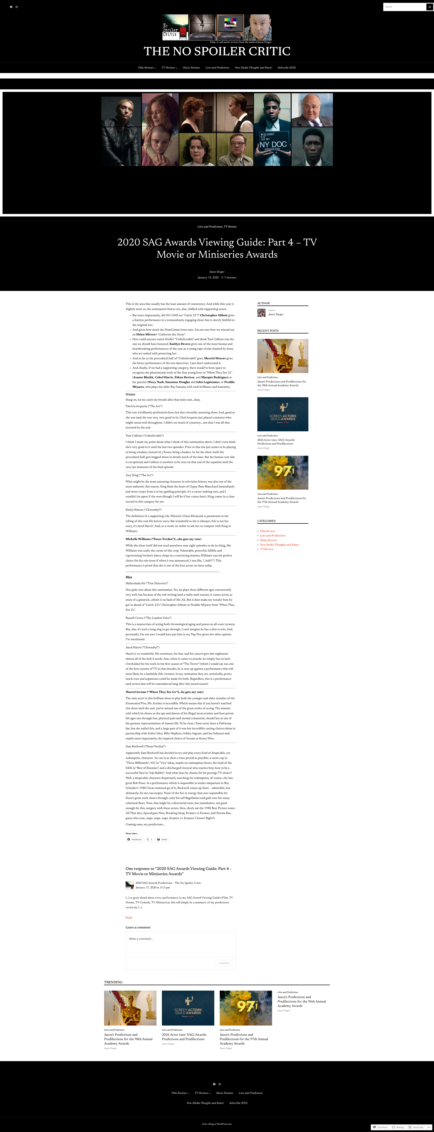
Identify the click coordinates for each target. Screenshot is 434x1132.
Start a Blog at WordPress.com (217, 1124)
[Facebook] (11, 7)
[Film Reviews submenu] (155, 68)
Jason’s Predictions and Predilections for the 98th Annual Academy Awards (281, 383)
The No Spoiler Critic (217, 52)
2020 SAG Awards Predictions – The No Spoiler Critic (168, 883)
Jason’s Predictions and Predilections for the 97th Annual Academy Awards (281, 500)
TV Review (230, 226)
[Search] (429, 7)
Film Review (267, 531)
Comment (224, 963)
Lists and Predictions (210, 226)
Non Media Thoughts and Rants (279, 545)
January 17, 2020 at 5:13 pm (152, 887)
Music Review (268, 540)
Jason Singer (217, 272)
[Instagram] (16, 7)
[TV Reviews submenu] (176, 68)
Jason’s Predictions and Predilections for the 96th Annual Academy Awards (302, 1002)
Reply (129, 917)
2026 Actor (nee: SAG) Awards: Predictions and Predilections (276, 442)
